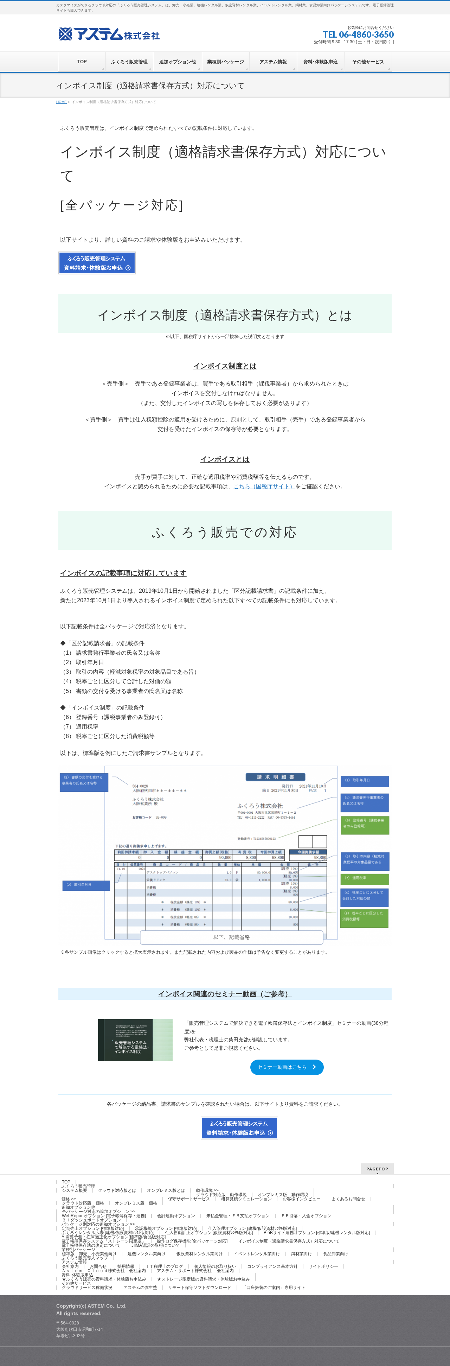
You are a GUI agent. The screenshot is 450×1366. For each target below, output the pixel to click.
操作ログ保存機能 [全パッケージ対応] (192, 1241)
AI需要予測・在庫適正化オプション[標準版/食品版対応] (114, 1237)
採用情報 (125, 1266)
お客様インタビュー (302, 1199)
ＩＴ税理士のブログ (164, 1266)
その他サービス (76, 1283)
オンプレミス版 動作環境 (283, 1195)
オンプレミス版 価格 (136, 1203)
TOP (66, 1182)
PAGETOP (377, 1169)
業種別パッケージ (78, 1249)
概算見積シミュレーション (246, 1199)
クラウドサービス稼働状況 (87, 1287)
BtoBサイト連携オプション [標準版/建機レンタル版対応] (317, 1233)
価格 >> (69, 1199)
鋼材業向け (301, 1254)
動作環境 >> (207, 1190)
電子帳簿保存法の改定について (91, 1245)
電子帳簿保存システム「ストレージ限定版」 (104, 1241)
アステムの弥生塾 (140, 1287)
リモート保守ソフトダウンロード (199, 1287)
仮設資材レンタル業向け (199, 1254)
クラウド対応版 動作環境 (221, 1195)
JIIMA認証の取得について (155, 1245)
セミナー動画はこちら (285, 1067)
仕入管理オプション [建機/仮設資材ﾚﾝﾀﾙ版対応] (252, 1228)
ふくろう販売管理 (78, 1186)
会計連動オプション (176, 1216)
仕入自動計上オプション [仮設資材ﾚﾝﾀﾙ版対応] (209, 1233)
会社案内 (70, 1266)
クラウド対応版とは (117, 1190)
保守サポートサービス (189, 1199)
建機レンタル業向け (147, 1254)
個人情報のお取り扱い (215, 1266)
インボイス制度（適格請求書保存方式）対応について (289, 1241)
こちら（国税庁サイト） (264, 486)
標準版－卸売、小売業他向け (89, 1254)
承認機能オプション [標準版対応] (166, 1228)
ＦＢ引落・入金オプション (306, 1216)
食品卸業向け (335, 1254)
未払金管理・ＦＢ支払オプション (238, 1216)
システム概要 (74, 1190)
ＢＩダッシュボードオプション (91, 1220)
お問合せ (98, 1266)
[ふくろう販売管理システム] (109, 33)
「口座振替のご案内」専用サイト (274, 1287)
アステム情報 (74, 1262)
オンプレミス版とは (166, 1190)
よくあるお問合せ (348, 1199)
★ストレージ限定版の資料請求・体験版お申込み (203, 1279)
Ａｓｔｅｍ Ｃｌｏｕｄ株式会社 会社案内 (104, 1271)
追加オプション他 (78, 1207)
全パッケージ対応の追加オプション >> (98, 1211)
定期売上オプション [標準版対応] (93, 1228)
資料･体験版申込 (77, 1275)
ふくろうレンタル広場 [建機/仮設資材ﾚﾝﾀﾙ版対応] (108, 1233)
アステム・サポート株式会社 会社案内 (195, 1271)
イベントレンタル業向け (257, 1254)
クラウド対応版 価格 (83, 1203)
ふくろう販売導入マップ (85, 1258)
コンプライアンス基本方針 (272, 1266)
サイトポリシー (323, 1266)
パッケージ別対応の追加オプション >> (98, 1224)
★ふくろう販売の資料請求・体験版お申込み (104, 1279)
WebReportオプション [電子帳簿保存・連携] (104, 1216)
